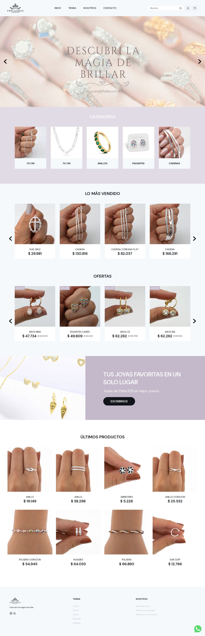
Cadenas (77, 623)
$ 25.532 (175, 501)
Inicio (58, 8)
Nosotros (89, 8)
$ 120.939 (165, 336)
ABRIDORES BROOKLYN (170, 249)
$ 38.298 (78, 501)
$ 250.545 (125, 253)
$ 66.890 (126, 564)
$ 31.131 (120, 336)
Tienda (72, 8)
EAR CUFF (175, 559)
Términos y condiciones (146, 614)
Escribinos (119, 401)
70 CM (75, 606)
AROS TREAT (125, 331)
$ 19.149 (30, 501)
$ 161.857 (35, 253)
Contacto (109, 8)
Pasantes (77, 619)
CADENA (35, 249)
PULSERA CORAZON (30, 559)
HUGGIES (78, 559)
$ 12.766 (175, 564)
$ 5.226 (170, 253)
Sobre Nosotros (143, 606)
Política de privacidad (145, 610)
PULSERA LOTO (80, 331)
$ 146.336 (80, 253)
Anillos (76, 614)
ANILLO (30, 496)
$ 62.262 (74, 336)
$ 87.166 (29, 336)
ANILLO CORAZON (175, 496)
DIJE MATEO (170, 331)
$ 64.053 (78, 564)
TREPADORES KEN (35, 331)
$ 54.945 (29, 564)
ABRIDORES (127, 496)
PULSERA (127, 559)
